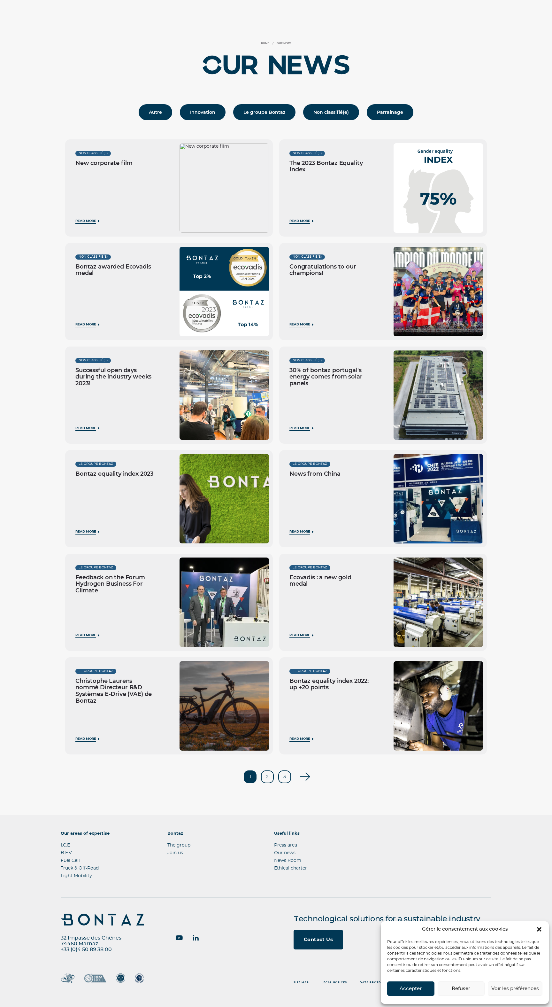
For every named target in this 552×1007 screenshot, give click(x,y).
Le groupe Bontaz (264, 112)
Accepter (411, 988)
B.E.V (66, 853)
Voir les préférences (515, 988)
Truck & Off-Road (80, 868)
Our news (284, 853)
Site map (301, 982)
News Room (287, 860)
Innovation (202, 112)
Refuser (461, 988)
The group (178, 845)
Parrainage (390, 112)
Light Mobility (76, 876)
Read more (85, 220)
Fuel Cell (70, 860)
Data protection (375, 982)
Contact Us (318, 939)
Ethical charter (290, 868)
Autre (155, 112)
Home (265, 43)
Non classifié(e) (331, 112)
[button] (539, 929)
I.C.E (65, 845)
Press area (285, 845)
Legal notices (334, 982)
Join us (175, 853)
